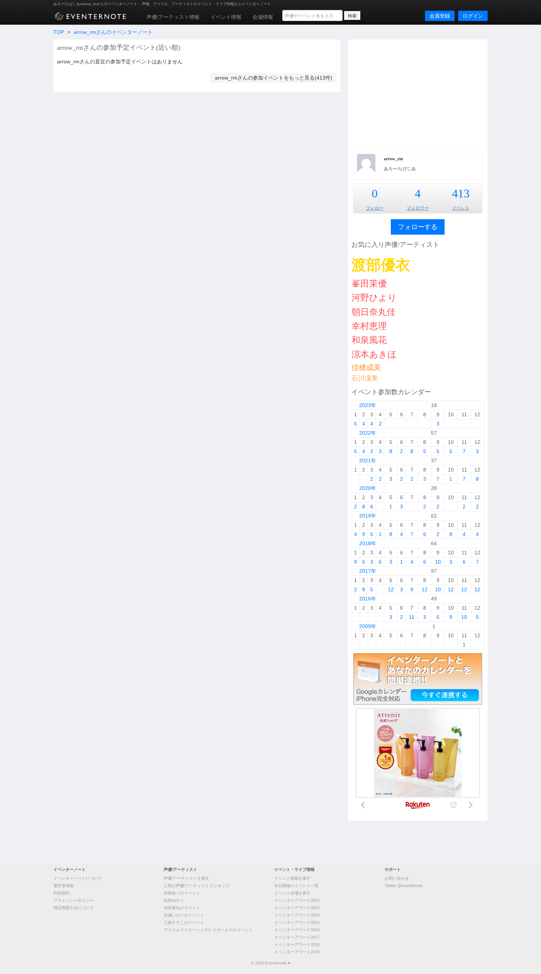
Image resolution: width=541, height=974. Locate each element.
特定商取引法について (73, 907)
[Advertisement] (418, 94)
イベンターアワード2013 (296, 907)
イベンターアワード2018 (296, 944)
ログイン (473, 16)
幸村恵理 (369, 326)
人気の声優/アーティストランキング (197, 885)
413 (461, 193)
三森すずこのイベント (184, 922)
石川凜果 (364, 378)
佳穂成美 (366, 367)
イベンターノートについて (77, 878)
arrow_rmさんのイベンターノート (113, 32)
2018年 (367, 543)
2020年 (367, 488)
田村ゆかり (174, 900)
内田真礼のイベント (182, 907)
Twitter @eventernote (404, 885)
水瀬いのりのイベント (184, 915)
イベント (461, 208)
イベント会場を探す (292, 893)
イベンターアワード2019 (296, 952)
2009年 (367, 626)
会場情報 (262, 17)
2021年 (367, 460)
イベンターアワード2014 (296, 915)
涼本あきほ (374, 354)
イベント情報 (226, 17)
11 (411, 617)
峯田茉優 (369, 283)
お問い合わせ (397, 878)
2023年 (367, 405)
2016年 (367, 599)
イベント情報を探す (292, 878)
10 (438, 562)
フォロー (374, 208)
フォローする (418, 227)
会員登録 (439, 16)
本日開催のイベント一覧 (296, 885)
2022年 (367, 433)
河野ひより (374, 297)
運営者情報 (63, 885)
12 (391, 589)
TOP (58, 32)
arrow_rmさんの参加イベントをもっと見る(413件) (273, 78)
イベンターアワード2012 (296, 900)
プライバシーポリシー (73, 900)
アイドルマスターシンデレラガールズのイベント (208, 930)
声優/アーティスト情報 (172, 17)
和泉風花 (369, 340)
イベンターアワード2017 (296, 937)
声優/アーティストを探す (186, 878)
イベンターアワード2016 (296, 930)
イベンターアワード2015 (296, 922)
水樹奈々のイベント (182, 893)
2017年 (367, 571)
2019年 (367, 516)
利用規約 (61, 893)
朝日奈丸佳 (373, 312)
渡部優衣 (380, 265)
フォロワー (418, 208)
